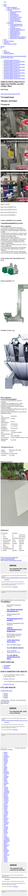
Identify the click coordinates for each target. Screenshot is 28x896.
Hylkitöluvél (13, 13)
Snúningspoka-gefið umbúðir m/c (18, 36)
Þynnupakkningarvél (15, 28)
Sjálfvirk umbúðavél (12, 7)
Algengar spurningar (9, 41)
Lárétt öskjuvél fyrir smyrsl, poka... (13, 641)
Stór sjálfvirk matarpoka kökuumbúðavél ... (15, 610)
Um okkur (6, 42)
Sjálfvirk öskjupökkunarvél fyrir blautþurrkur (14, 629)
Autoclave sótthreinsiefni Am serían (12, 560)
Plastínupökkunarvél (15, 34)
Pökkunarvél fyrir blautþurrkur (17, 38)
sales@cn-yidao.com (9, 684)
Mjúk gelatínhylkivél (15, 18)
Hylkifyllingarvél (14, 14)
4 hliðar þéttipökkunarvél (16, 24)
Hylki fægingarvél (14, 15)
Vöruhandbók (7, 665)
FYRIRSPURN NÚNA (7, 690)
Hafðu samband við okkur (10, 44)
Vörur (5, 6)
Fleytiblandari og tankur (16, 17)
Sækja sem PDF (16, 94)
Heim (5, 4)
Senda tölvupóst (4, 703)
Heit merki (6, 666)
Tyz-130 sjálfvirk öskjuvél (15, 648)
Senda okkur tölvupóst (6, 94)
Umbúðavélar (10, 22)
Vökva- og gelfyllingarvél (13, 8)
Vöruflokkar (7, 52)
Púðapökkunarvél (14, 35)
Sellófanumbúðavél (14, 31)
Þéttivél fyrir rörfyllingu (16, 21)
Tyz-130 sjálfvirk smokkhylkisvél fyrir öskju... (13, 656)
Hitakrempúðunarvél (15, 32)
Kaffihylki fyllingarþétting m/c (17, 29)
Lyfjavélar (9, 10)
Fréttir (5, 39)
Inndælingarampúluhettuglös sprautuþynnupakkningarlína (9, 558)
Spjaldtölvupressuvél (15, 20)
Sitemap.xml (7, 668)
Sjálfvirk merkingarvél (15, 11)
